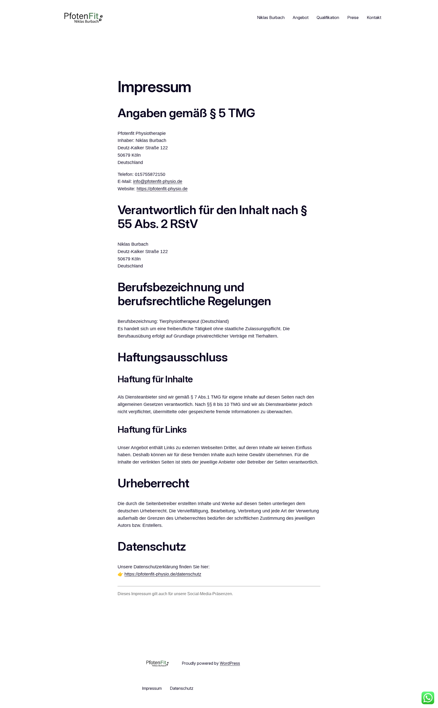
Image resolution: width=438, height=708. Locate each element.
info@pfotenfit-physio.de (157, 181)
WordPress (230, 663)
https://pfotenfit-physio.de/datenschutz (162, 574)
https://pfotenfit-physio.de (162, 188)
